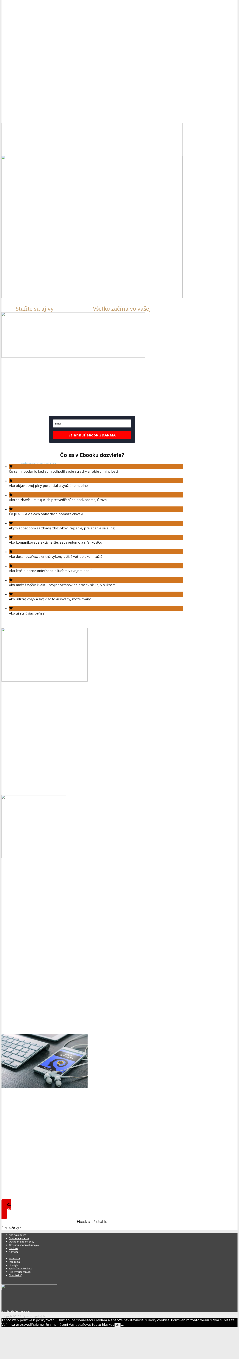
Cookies (13, 1248)
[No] (122, 1325)
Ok (117, 1325)
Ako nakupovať (17, 1235)
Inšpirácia (14, 1261)
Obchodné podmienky (21, 1241)
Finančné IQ (15, 1275)
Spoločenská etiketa (20, 1268)
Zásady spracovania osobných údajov (38, 463)
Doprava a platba (19, 1238)
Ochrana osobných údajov (24, 1245)
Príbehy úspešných (20, 1272)
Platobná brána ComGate (15, 1311)
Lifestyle (13, 1265)
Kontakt (13, 1251)
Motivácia (14, 1258)
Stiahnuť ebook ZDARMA (92, 435)
